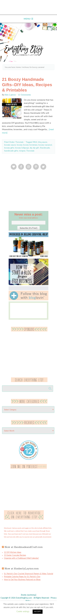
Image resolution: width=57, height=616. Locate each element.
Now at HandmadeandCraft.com (24, 547)
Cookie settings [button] (22, 612)
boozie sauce (10, 145)
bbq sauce (42, 142)
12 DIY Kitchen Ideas (12, 552)
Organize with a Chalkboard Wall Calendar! (21, 558)
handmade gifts (11, 150)
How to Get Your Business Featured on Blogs (22, 580)
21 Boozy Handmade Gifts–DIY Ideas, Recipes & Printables (27, 84)
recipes (22, 150)
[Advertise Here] (24, 519)
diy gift (36, 148)
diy (31, 148)
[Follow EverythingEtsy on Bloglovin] (28, 300)
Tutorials (19, 142)
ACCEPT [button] (37, 612)
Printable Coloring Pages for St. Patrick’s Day (22, 577)
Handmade (45, 148)
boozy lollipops (22, 148)
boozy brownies (30, 145)
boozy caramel (45, 145)
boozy (19, 145)
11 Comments (24, 95)
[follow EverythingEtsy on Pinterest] (28, 468)
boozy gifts (9, 148)
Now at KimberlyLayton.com (22, 568)
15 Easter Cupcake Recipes (15, 555)
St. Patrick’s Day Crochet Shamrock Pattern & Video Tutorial (28, 574)
